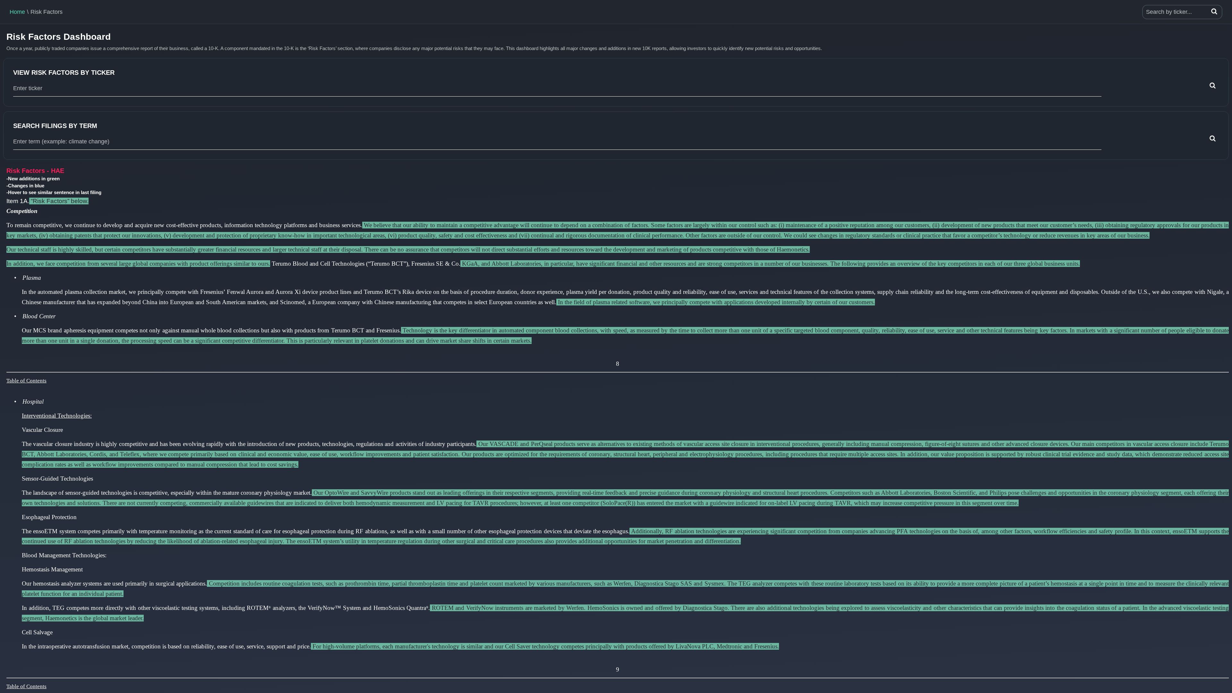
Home (17, 12)
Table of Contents (26, 381)
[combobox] (557, 89)
